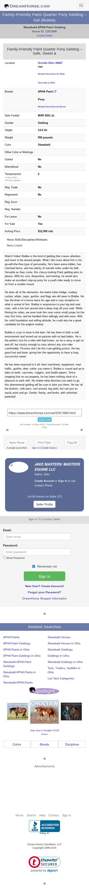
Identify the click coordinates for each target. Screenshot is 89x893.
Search (31, 815)
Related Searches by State (51, 74)
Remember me (46, 566)
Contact (54, 815)
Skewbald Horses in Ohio (64, 643)
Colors (17, 744)
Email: (7, 530)
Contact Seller (45, 35)
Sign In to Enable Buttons (44, 448)
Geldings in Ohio (58, 655)
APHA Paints (11, 637)
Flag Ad (72, 442)
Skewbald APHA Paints (18, 682)
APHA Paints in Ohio (16, 649)
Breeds (44, 744)
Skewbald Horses (59, 637)
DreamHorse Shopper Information (44, 598)
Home (19, 815)
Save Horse (17, 442)
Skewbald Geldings (60, 649)
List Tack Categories (61, 678)
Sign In (66, 815)
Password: (10, 545)
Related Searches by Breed (52, 106)
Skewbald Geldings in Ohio (65, 662)
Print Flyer (44, 442)
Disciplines (72, 744)
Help (42, 815)
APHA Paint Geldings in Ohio (22, 655)
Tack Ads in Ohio (46, 83)
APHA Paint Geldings (16, 643)
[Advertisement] (46, 780)
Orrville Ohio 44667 (50, 62)
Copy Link (44, 419)
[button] (44, 864)
